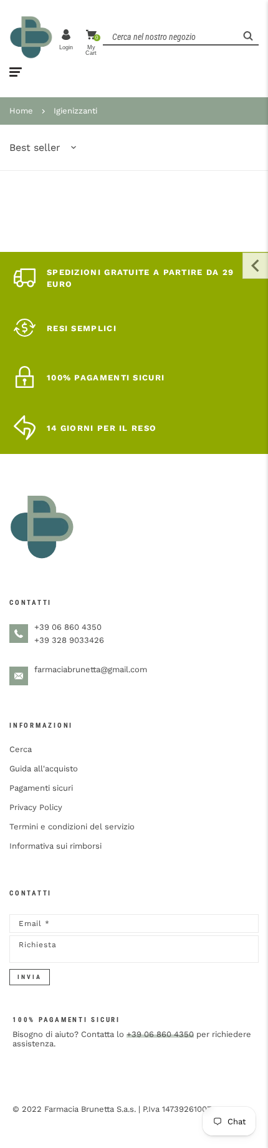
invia (29, 976)
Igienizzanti (75, 110)
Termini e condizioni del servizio (72, 826)
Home (21, 110)
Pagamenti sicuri (41, 788)
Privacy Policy (35, 807)
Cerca (20, 749)
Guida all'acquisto (43, 768)
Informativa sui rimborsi (55, 846)
